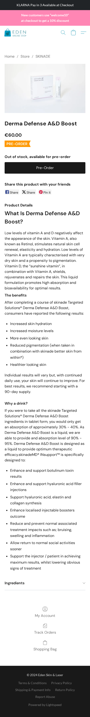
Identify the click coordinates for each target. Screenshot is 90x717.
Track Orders (45, 632)
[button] (16, 33)
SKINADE (43, 56)
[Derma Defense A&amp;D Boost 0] (45, 88)
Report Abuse (45, 697)
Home (10, 56)
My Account (45, 615)
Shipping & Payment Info (33, 690)
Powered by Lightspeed (45, 705)
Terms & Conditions (32, 683)
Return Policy (65, 690)
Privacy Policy (61, 683)
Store (25, 56)
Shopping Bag (45, 649)
